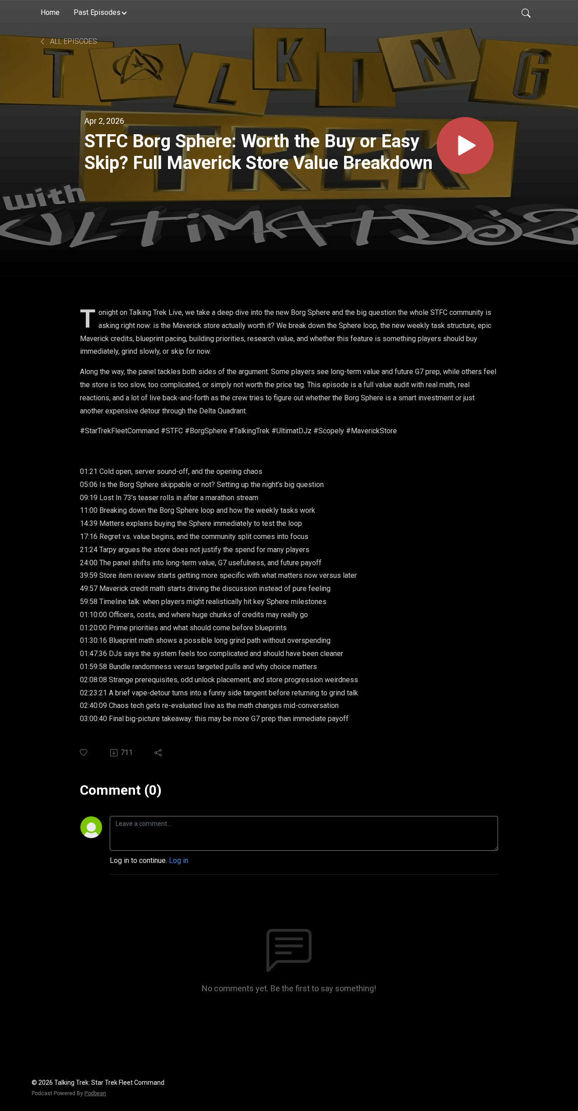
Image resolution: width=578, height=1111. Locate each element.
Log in (178, 860)
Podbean (95, 1093)
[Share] (159, 752)
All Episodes (72, 41)
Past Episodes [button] (97, 12)
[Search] (526, 13)
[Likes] (84, 752)
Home (50, 12)
